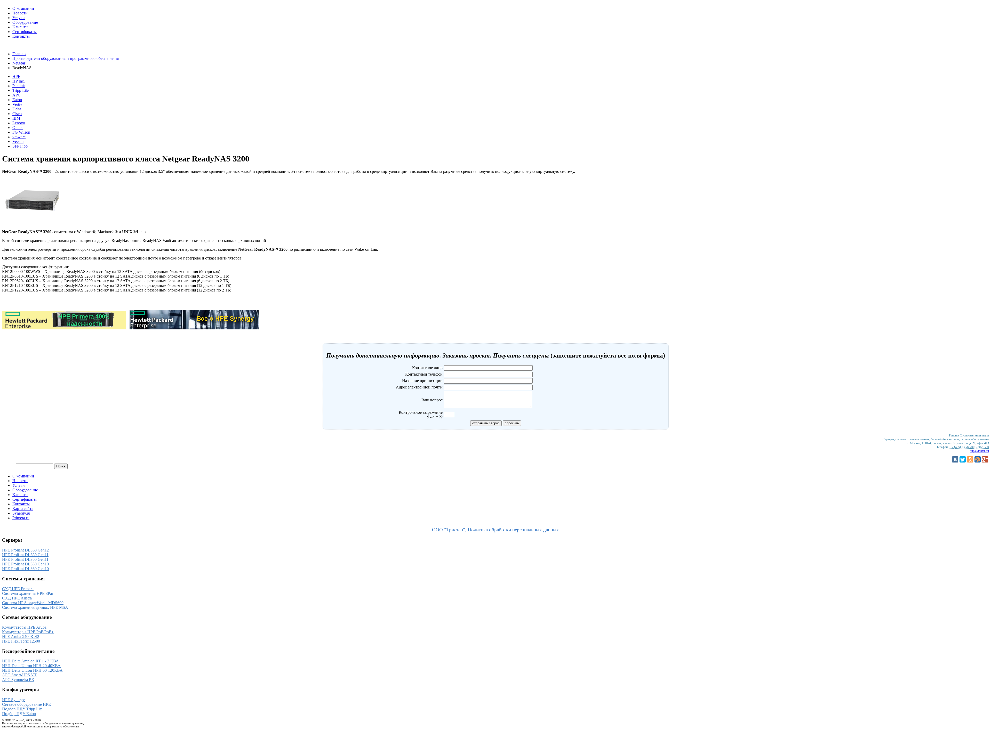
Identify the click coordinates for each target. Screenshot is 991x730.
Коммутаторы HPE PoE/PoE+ (28, 632)
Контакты (21, 36)
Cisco (17, 113)
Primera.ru (20, 518)
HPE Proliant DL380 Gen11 (25, 555)
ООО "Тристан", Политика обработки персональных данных (495, 529)
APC (16, 95)
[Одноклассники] (970, 459)
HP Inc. (18, 81)
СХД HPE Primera (18, 589)
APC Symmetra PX (18, 679)
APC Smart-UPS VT (19, 675)
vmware (19, 137)
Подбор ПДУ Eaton (19, 713)
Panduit (18, 86)
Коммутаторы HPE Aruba (24, 627)
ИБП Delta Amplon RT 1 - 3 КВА (30, 661)
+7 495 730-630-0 (17, 45)
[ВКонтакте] (955, 459)
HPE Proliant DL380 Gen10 (25, 564)
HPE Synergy (13, 699)
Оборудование (25, 22)
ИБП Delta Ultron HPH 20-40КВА (31, 665)
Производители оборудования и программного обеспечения (65, 58)
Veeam (17, 141)
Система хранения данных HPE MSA (35, 607)
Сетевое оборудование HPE (26, 704)
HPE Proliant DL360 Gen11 (25, 559)
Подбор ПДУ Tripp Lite (22, 709)
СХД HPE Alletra (17, 598)
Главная (19, 54)
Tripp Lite (20, 90)
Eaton (17, 100)
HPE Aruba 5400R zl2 (20, 636)
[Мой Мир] (977, 459)
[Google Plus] (985, 459)
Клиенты (20, 27)
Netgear (18, 63)
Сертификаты (24, 31)
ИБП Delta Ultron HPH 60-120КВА (32, 670)
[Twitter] (963, 459)
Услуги (18, 17)
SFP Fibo (20, 146)
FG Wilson (21, 132)
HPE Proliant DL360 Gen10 (25, 568)
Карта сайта (22, 508)
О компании (23, 8)
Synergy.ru (21, 513)
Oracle (17, 127)
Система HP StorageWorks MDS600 (32, 603)
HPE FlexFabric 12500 (21, 641)
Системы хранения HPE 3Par (27, 593)
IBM (16, 118)
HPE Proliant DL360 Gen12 (25, 550)
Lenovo (18, 123)
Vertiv (17, 104)
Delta (16, 109)
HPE (16, 76)
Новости (20, 13)
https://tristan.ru (979, 451)
